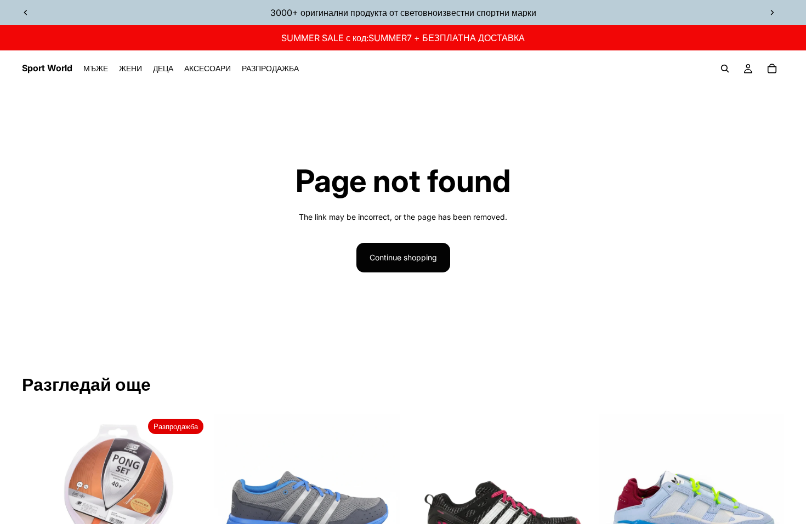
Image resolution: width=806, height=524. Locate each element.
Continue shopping (403, 257)
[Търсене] (725, 68)
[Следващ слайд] (772, 13)
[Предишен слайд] (26, 13)
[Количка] (772, 68)
